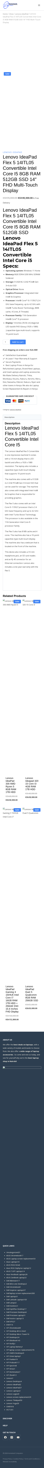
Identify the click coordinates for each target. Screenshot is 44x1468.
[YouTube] (18, 1437)
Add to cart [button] (12, 806)
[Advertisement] (22, 47)
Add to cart (18, 342)
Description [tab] (9, 417)
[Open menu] (39, 5)
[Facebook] (5, 1437)
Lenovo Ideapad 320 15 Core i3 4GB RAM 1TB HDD (31, 784)
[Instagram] (11, 1437)
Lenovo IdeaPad (12, 152)
